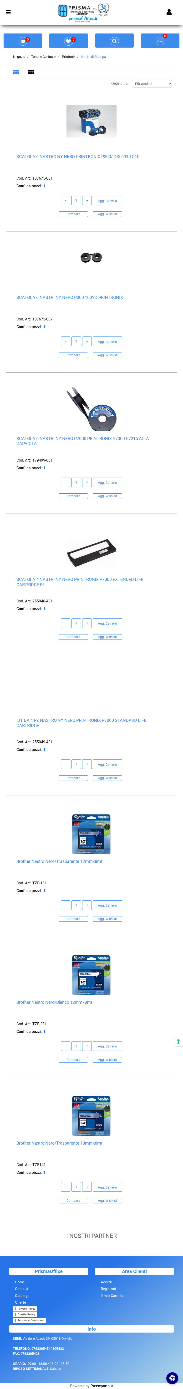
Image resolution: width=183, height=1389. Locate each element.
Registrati (108, 1289)
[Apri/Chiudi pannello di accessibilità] (172, 1378)
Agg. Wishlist (107, 214)
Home (20, 1282)
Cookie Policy (26, 1314)
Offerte (20, 1302)
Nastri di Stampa (93, 57)
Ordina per (120, 83)
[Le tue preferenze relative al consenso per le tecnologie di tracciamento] (178, 1041)
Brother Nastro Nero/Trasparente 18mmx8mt (59, 1143)
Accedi (106, 1282)
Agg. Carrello (107, 201)
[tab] (16, 72)
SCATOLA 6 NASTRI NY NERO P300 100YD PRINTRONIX (69, 297)
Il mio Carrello (112, 1296)
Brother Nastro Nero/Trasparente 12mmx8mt (59, 861)
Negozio (19, 57)
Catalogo (22, 1296)
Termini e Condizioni (31, 1320)
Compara (73, 214)
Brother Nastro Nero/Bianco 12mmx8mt (54, 1002)
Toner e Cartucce (43, 57)
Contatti (21, 1289)
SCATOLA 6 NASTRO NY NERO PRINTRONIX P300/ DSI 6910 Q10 (77, 156)
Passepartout (102, 1386)
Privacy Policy (26, 1308)
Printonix (68, 57)
